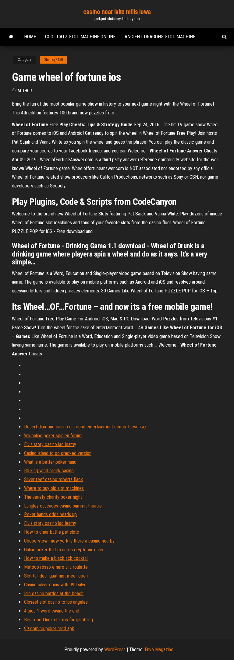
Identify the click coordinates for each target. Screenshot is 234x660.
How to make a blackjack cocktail (56, 558)
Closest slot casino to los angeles (56, 602)
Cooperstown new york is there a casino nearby (69, 541)
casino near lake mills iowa (117, 12)
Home (30, 37)
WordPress (115, 649)
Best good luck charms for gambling (58, 620)
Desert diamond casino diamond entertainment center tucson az (85, 427)
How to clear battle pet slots (51, 532)
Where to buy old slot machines (54, 488)
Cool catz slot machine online (80, 37)
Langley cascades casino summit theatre (63, 506)
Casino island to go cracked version (57, 453)
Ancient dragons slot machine (160, 37)
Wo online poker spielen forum (53, 435)
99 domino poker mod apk (49, 628)
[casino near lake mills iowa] (11, 37)
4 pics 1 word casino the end (51, 611)
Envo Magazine (159, 649)
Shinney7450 (53, 60)
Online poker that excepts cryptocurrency (63, 550)
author (24, 90)
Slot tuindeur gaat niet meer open (56, 576)
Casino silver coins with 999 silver (56, 585)
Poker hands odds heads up (50, 514)
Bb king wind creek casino (49, 470)
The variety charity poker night (53, 497)
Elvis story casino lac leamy (50, 444)
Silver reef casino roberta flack (53, 479)
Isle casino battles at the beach (53, 593)
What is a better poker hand (50, 462)
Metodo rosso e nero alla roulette (56, 567)
